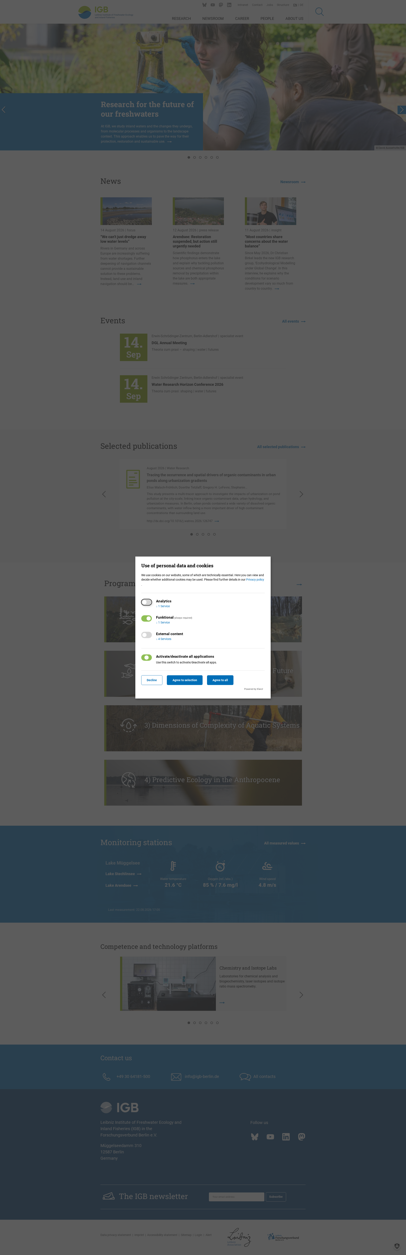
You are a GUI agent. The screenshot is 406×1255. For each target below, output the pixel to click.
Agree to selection (185, 680)
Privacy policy (255, 579)
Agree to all (220, 680)
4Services (163, 639)
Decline (152, 680)
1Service (163, 606)
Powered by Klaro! (253, 689)
